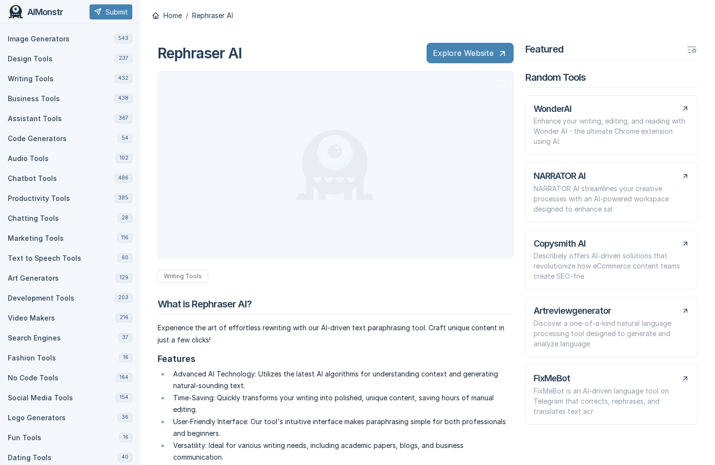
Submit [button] (117, 12)
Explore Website (463, 53)
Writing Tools (183, 276)
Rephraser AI (212, 15)
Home (171, 15)
